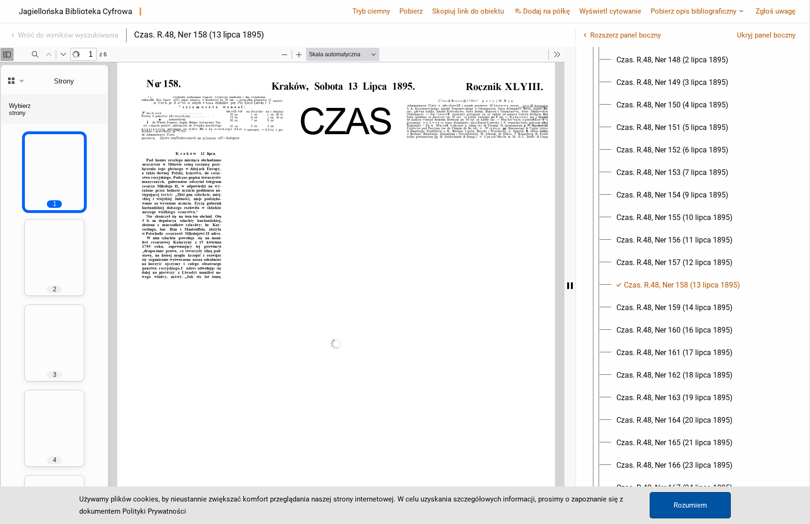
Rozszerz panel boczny (625, 35)
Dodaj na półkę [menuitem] (546, 11)
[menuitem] (672, 60)
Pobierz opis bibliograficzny (693, 11)
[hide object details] (570, 285)
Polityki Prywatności (154, 511)
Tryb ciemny (371, 11)
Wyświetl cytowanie (610, 11)
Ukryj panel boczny (766, 35)
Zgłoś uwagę (775, 11)
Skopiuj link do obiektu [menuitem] (468, 11)
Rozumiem (690, 505)
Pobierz (411, 11)
